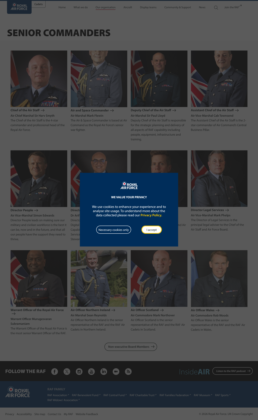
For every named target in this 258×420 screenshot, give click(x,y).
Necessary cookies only (113, 230)
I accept (152, 230)
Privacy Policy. (151, 215)
